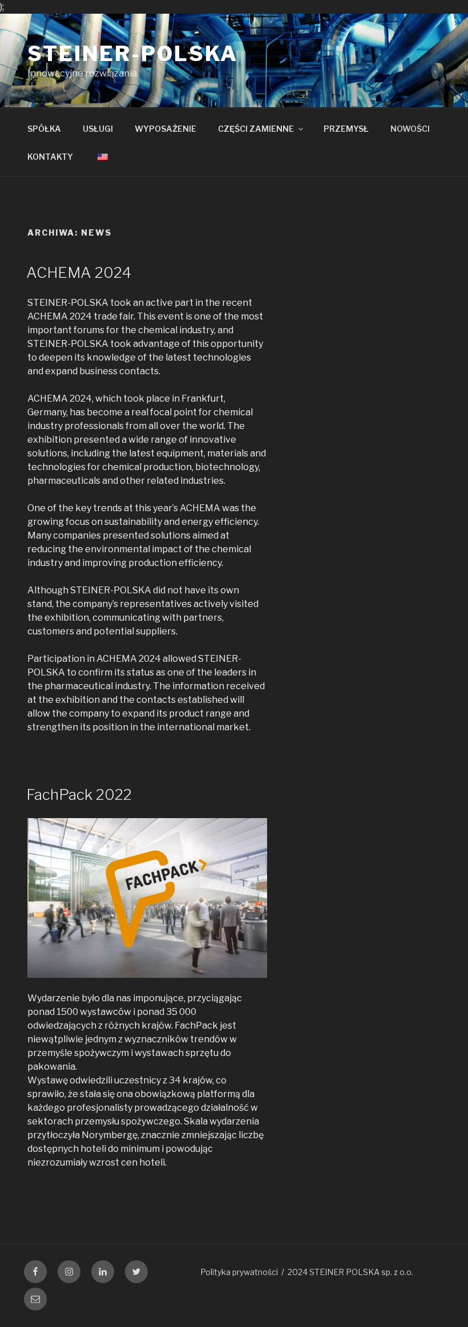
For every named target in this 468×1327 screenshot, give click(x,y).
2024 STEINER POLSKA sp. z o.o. (350, 1272)
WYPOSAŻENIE (165, 128)
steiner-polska (132, 53)
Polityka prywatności (239, 1272)
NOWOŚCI (410, 128)
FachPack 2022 (79, 794)
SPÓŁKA (44, 128)
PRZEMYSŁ (346, 128)
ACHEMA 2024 (78, 272)
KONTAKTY (50, 156)
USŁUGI (98, 128)
